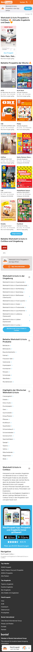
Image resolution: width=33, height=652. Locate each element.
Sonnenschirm (7, 436)
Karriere (3, 629)
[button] (30, 2)
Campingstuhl (7, 396)
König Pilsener (7, 416)
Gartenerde (6, 362)
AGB (2, 604)
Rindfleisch (6, 422)
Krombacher (7, 368)
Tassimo (5, 446)
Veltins (5, 449)
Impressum (4, 607)
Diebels (5, 399)
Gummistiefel (7, 413)
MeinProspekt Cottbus (7, 554)
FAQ (2, 601)
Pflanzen (5, 419)
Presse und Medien (7, 624)
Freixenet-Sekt (8, 359)
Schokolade (6, 375)
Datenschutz (5, 610)
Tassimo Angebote (7, 584)
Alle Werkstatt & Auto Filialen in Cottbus (16, 329)
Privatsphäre (5, 613)
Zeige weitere (16, 233)
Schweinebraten (8, 432)
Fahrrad (5, 355)
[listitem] (8, 81)
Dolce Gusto (7, 403)
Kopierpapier (7, 365)
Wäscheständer (8, 452)
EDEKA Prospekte (7, 573)
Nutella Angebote (7, 587)
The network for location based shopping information (14, 642)
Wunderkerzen (7, 382)
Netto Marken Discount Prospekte (12, 570)
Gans (4, 409)
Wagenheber (7, 455)
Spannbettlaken (8, 439)
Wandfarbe (6, 378)
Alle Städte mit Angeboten (10, 593)
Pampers (5, 372)
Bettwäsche (7, 349)
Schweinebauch (8, 429)
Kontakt (3, 626)
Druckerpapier (7, 406)
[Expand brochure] (8, 39)
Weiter (28, 8)
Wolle (4, 459)
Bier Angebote (6, 590)
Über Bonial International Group (11, 621)
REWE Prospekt (6, 567)
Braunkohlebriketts (9, 352)
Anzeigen (27, 14)
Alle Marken (5, 576)
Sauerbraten (7, 426)
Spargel (5, 442)
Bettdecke (6, 345)
